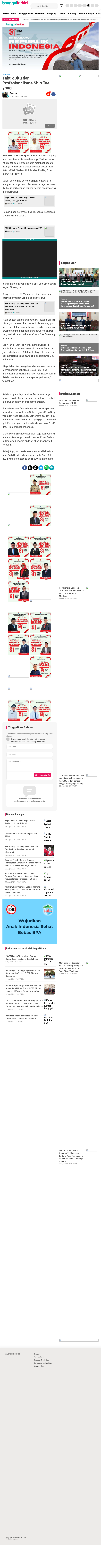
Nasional (39, 13)
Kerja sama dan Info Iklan (43, 1363)
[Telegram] (97, 5)
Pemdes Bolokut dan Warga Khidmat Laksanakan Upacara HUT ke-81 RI (22, 1017)
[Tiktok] (84, 5)
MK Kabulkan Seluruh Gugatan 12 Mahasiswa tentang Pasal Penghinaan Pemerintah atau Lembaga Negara (78, 370)
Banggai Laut (26, 13)
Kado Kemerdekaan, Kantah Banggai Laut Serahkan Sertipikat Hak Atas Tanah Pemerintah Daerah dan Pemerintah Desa (24, 1003)
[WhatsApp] (92, 5)
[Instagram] (76, 5)
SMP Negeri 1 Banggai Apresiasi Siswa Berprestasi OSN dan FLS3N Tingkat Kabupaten (23, 973)
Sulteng (72, 13)
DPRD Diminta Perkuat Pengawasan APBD (23, 228)
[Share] (53, 94)
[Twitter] (71, 5)
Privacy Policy (39, 1366)
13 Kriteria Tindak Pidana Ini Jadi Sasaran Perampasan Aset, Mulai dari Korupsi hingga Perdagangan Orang (71, 779)
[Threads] (88, 5)
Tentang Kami (39, 1357)
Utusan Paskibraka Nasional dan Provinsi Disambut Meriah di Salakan (78, 349)
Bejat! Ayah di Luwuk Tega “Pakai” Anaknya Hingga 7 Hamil (20, 199)
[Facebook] (67, 5)
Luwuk (62, 13)
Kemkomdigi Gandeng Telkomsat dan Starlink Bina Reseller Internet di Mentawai (21, 306)
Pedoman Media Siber (41, 1360)
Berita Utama (9, 13)
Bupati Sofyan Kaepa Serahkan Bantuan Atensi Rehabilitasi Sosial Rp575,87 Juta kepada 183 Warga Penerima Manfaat (24, 988)
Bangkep (51, 13)
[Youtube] (80, 5)
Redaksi (13, 93)
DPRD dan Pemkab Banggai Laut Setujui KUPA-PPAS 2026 (76, 327)
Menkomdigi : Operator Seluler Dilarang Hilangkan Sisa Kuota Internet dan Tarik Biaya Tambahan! (77, 303)
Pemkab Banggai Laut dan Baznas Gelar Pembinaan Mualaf (76, 283)
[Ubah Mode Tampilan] (62, 5)
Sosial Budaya (86, 13)
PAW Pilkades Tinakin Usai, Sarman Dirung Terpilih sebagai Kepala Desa (22, 958)
